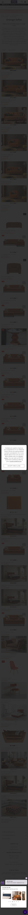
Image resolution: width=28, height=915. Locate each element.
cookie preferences (15, 461)
